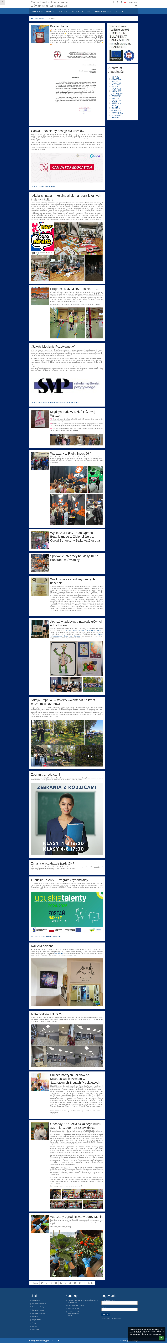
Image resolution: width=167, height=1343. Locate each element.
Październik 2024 (117, 114)
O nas (34, 1323)
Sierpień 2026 (115, 76)
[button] (121, 2)
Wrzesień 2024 (116, 115)
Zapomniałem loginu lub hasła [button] (111, 1318)
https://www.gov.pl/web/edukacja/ (45, 186)
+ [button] (114, 2)
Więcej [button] (118, 11)
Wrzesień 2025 (116, 95)
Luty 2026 (114, 86)
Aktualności (51, 18)
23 (70, 1283)
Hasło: (103, 1307)
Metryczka (35, 1316)
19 (51, 1283)
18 (46, 1283)
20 (56, 1283)
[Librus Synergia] (122, 43)
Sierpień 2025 (115, 97)
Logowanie (133, 2)
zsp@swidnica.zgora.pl (76, 1305)
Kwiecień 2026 (116, 83)
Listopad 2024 (116, 112)
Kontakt (34, 1326)
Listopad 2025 (116, 92)
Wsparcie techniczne (39, 1304)
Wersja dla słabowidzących (39, 1341)
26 (84, 1283)
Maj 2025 (114, 102)
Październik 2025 (117, 93)
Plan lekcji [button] (75, 11)
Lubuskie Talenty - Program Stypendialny (47, 936)
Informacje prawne (38, 1310)
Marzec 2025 (115, 105)
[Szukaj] (136, 6)
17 (42, 1283)
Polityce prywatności (155, 1334)
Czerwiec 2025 (116, 100)
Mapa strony (36, 1320)
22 (65, 1283)
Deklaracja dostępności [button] (103, 11)
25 (80, 1283)
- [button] (118, 2)
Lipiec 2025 (115, 98)
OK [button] (161, 1338)
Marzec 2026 (115, 85)
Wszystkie (114, 117)
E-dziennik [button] (86, 11)
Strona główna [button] (36, 11)
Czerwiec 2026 (116, 80)
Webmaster (36, 1300)
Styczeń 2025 (116, 109)
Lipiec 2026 (115, 78)
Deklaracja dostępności (40, 1307)
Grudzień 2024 (116, 110)
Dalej (90, 1283)
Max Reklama (58, 953)
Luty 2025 (114, 107)
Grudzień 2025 (116, 90)
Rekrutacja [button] (63, 11)
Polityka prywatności (39, 1313)
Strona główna (37, 18)
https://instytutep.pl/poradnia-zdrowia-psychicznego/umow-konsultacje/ (57, 402)
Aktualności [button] (50, 11)
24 (75, 1283)
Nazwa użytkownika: (108, 1300)
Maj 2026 (114, 81)
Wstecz (35, 1283)
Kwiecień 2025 (116, 104)
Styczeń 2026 (116, 88)
